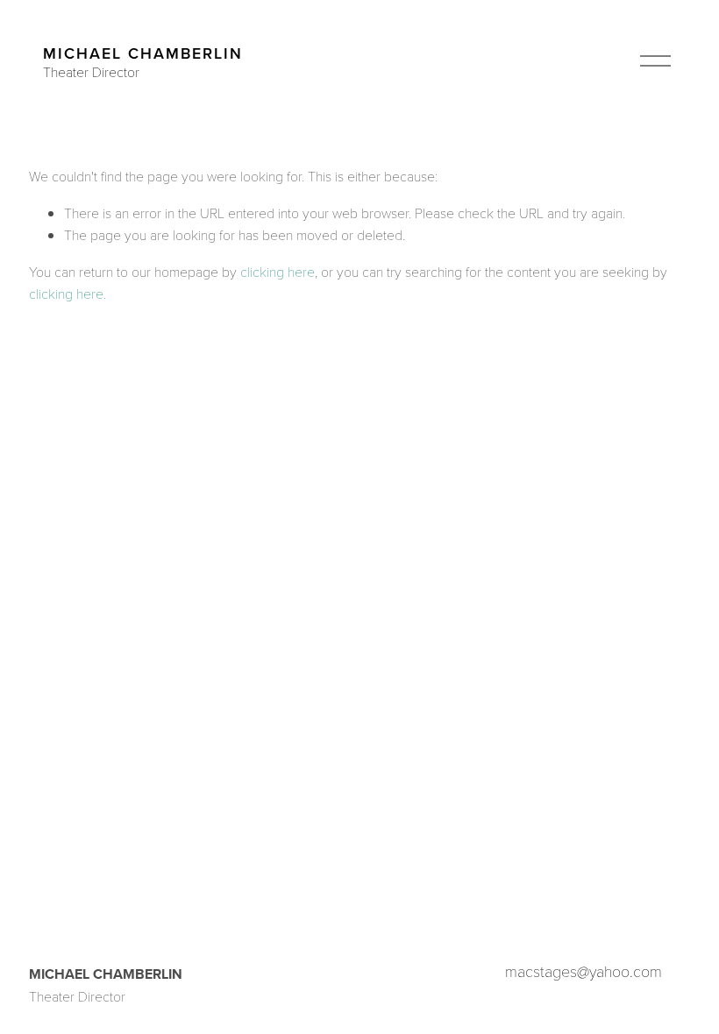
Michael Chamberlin (143, 53)
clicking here (277, 271)
